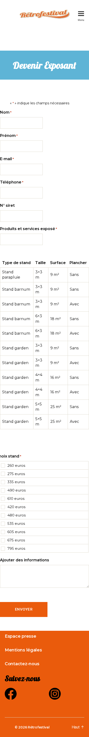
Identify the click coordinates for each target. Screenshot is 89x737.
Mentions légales (23, 650)
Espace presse (20, 636)
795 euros (16, 548)
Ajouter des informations (24, 560)
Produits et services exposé (28, 228)
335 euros (16, 482)
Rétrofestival (39, 727)
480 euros (16, 515)
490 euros (16, 490)
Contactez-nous (22, 663)
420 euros (16, 507)
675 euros (16, 540)
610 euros (15, 498)
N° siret (7, 205)
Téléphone (11, 182)
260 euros (16, 465)
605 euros (16, 532)
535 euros (16, 523)
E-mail (7, 159)
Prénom (9, 135)
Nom (5, 112)
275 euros (16, 474)
